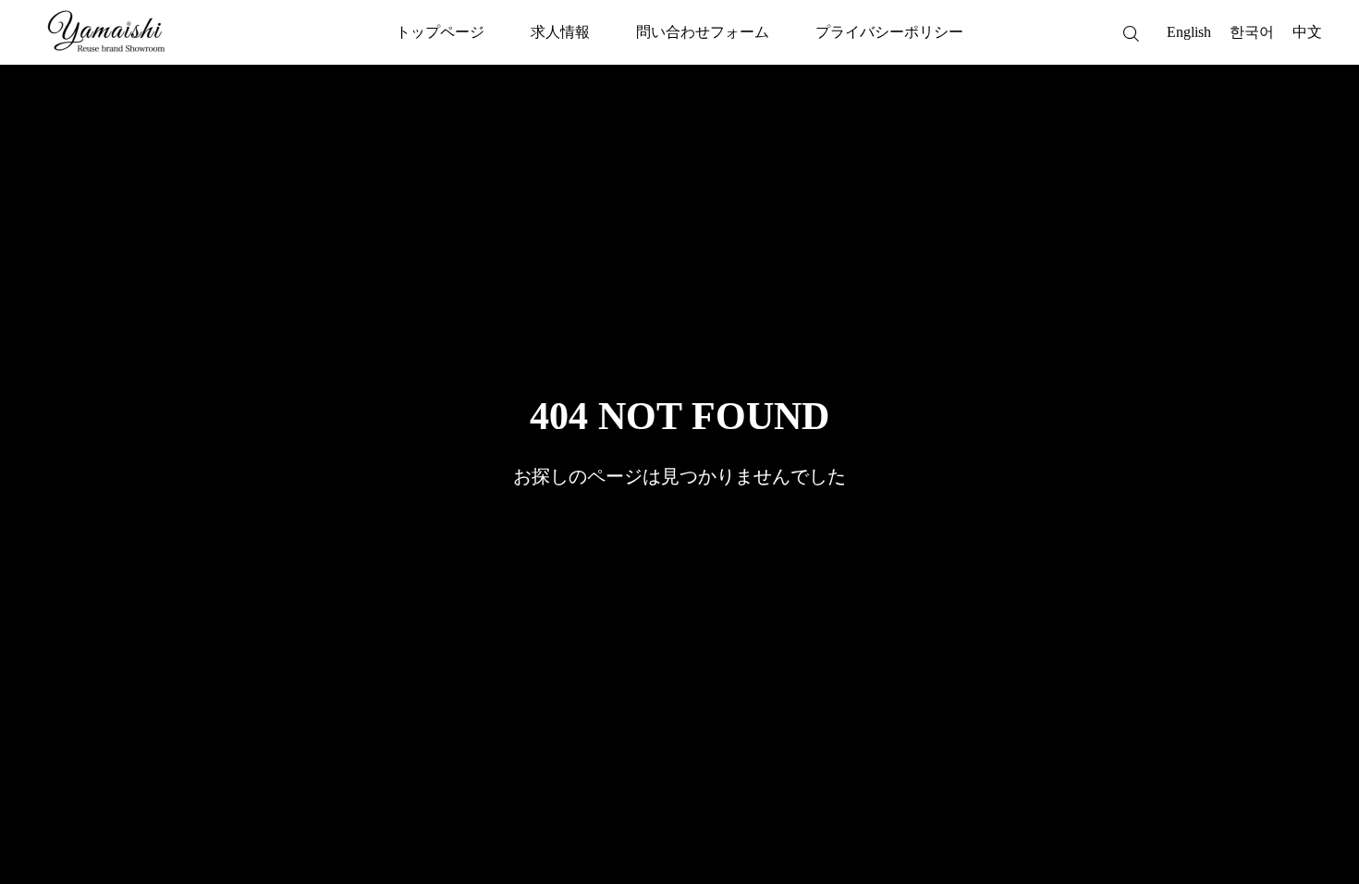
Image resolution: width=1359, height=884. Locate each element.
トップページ (440, 32)
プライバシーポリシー (889, 32)
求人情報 (560, 32)
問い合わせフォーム (702, 32)
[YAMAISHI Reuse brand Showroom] (106, 32)
